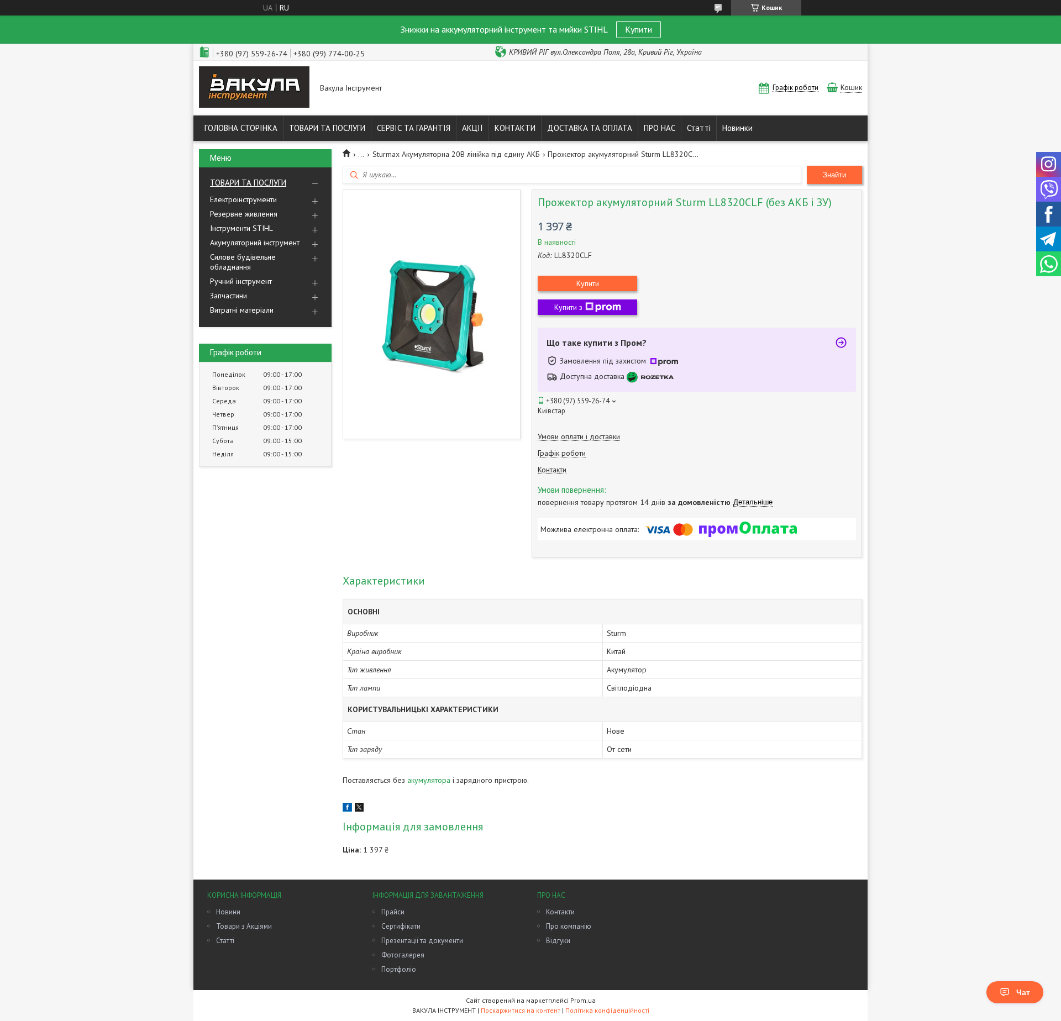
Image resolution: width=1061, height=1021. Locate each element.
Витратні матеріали (242, 310)
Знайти (834, 175)
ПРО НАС (659, 128)
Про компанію (568, 926)
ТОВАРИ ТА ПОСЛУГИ (327, 128)
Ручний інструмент (241, 281)
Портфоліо (398, 969)
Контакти (560, 912)
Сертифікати (401, 926)
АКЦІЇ (472, 128)
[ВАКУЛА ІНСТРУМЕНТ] (254, 88)
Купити (638, 29)
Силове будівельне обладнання (243, 262)
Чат (1023, 992)
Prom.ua (583, 1000)
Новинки (737, 128)
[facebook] (347, 809)
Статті (699, 128)
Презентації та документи (422, 940)
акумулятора (428, 780)
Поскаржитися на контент (520, 1010)
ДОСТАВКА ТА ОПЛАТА (589, 128)
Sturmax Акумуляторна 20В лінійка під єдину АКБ (456, 154)
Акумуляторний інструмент (255, 243)
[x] (359, 809)
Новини (228, 912)
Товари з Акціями (244, 926)
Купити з (568, 307)
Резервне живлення (243, 214)
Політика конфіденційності (607, 1010)
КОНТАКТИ (515, 128)
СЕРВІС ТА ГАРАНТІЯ (413, 128)
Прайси (393, 912)
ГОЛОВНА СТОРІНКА (240, 128)
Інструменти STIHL (241, 228)
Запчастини (228, 296)
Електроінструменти (243, 199)
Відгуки (558, 940)
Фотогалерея (402, 955)
